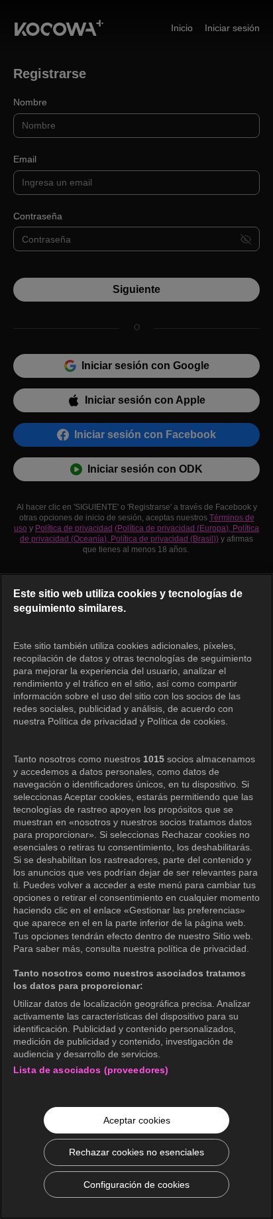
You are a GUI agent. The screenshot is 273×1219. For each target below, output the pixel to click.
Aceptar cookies (136, 1120)
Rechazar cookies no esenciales (136, 1152)
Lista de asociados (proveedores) (90, 1070)
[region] (136, 896)
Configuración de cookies (136, 1184)
